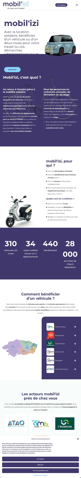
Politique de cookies (40, 475)
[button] (78, 439)
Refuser (40, 465)
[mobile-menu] (75, 5)
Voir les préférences (40, 471)
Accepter (40, 459)
